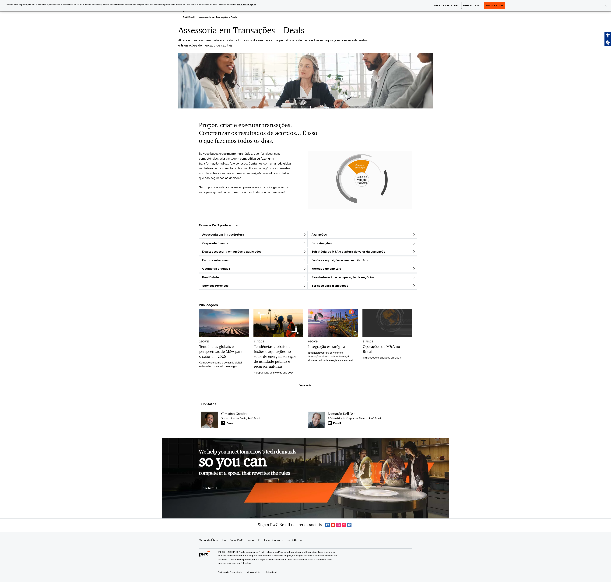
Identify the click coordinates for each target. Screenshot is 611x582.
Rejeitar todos (471, 5)
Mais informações (246, 4)
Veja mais (305, 385)
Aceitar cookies (494, 5)
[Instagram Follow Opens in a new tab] (338, 525)
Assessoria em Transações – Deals (218, 17)
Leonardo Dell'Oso (341, 414)
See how (208, 487)
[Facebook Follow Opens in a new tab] (349, 525)
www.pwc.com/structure (239, 563)
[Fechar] (605, 5)
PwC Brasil (189, 17)
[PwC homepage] (204, 555)
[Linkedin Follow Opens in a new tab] (223, 422)
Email (230, 423)
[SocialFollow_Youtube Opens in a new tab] (333, 525)
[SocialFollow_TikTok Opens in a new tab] (344, 525)
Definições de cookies (446, 5)
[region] (305, 5)
